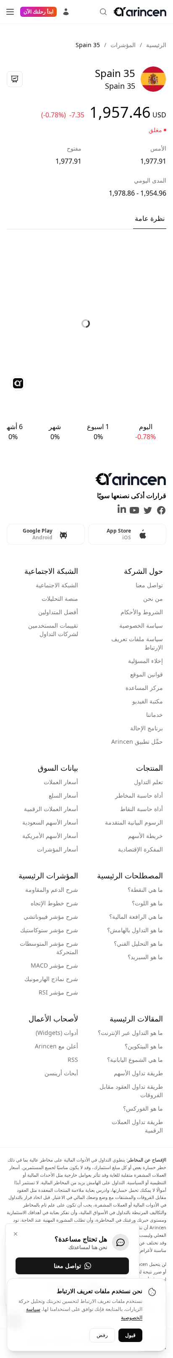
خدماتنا (154, 715)
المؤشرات (123, 45)
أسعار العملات (61, 782)
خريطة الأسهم (145, 836)
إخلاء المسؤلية (145, 661)
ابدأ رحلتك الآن (38, 11)
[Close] (15, 1234)
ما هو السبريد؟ (145, 957)
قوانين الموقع (146, 674)
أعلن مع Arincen (56, 1046)
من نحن (153, 598)
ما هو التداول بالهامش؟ (135, 930)
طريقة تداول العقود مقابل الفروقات (131, 1090)
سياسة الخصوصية (141, 625)
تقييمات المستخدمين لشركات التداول (53, 629)
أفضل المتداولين (58, 612)
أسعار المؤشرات (57, 849)
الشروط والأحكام (142, 612)
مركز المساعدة (144, 688)
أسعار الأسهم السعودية (50, 822)
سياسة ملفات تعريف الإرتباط (137, 643)
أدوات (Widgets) (57, 1033)
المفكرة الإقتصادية (140, 849)
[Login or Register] (66, 10)
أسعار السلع (63, 795)
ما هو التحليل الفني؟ (138, 943)
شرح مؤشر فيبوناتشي (51, 916)
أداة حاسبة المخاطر (139, 795)
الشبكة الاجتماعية (57, 585)
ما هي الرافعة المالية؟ (136, 916)
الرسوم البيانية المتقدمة (134, 822)
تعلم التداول (148, 782)
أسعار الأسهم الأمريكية (50, 836)
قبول (130, 1335)
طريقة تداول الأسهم (138, 1073)
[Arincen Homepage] (139, 12)
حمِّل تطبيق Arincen (137, 741)
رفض (102, 1335)
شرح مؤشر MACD (54, 965)
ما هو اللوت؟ (147, 903)
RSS (73, 1060)
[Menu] (10, 12)
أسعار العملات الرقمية (51, 809)
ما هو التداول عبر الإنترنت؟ (130, 1033)
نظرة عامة (150, 218)
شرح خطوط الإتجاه (54, 903)
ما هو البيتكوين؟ (144, 1046)
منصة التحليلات (60, 598)
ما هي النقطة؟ (145, 890)
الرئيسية (156, 45)
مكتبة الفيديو (147, 701)
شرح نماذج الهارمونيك (51, 979)
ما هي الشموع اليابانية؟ (135, 1060)
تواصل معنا (149, 585)
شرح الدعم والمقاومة (51, 890)
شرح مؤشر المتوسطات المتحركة (49, 947)
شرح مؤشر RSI (58, 992)
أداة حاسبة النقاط (141, 809)
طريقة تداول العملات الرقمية (137, 1126)
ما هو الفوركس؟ (143, 1108)
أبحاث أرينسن (61, 1073)
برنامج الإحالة (146, 728)
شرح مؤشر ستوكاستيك (49, 930)
